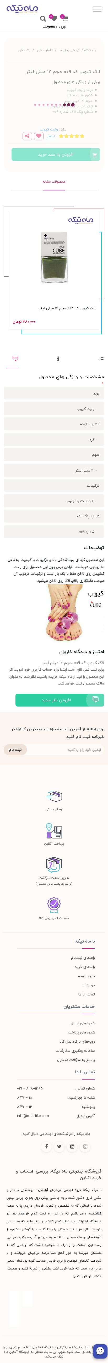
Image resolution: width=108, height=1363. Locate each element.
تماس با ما (86, 994)
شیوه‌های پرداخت (81, 1032)
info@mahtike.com (33, 1116)
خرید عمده (86, 976)
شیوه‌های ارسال (83, 1023)
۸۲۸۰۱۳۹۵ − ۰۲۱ (30, 1088)
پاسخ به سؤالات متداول (76, 1060)
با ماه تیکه (85, 941)
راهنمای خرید (85, 967)
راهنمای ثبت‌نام (83, 957)
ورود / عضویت (54, 26)
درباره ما (88, 985)
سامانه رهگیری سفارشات (75, 1050)
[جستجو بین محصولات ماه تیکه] (43, 19)
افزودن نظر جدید (56, 700)
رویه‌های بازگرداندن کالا (77, 1041)
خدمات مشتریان (79, 1006)
